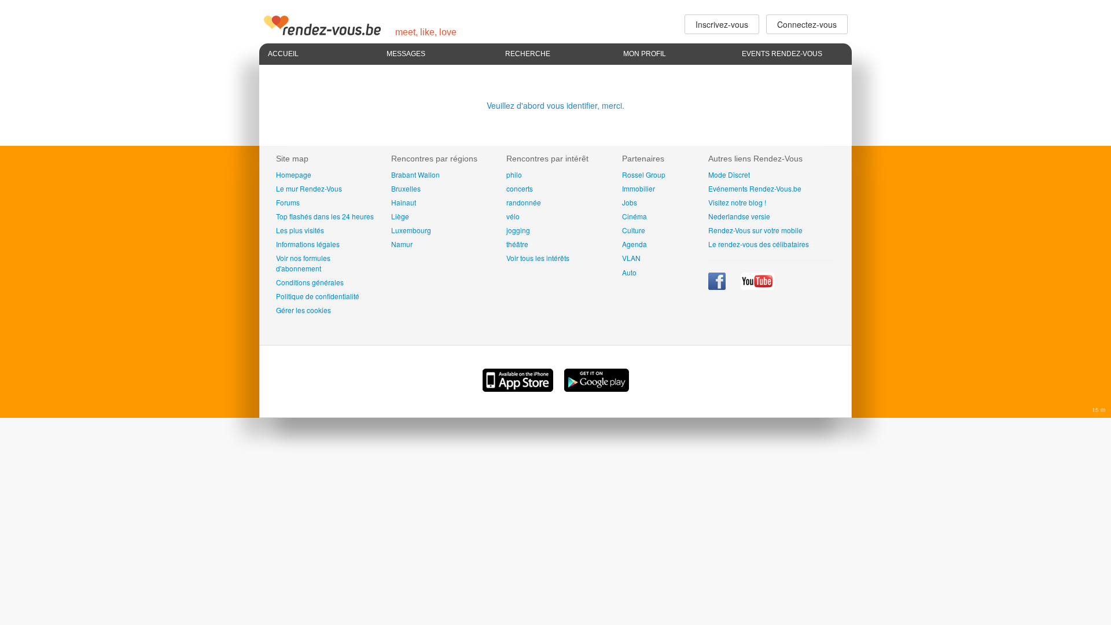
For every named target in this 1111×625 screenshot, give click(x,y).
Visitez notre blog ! (737, 202)
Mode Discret (729, 174)
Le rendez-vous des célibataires (758, 244)
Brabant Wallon (415, 174)
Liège (400, 216)
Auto (629, 272)
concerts (519, 188)
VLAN (631, 258)
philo (514, 174)
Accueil (283, 54)
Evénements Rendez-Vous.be (754, 188)
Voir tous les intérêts (537, 258)
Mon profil (644, 54)
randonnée (523, 202)
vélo (513, 216)
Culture (633, 230)
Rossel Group (643, 174)
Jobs (629, 202)
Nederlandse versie (739, 216)
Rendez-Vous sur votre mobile (755, 230)
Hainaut (403, 202)
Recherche (527, 54)
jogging (518, 230)
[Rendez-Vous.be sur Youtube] (757, 287)
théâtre (517, 244)
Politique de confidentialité (317, 296)
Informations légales (308, 244)
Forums (288, 202)
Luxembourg (411, 230)
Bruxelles (406, 188)
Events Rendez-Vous (782, 54)
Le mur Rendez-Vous (309, 188)
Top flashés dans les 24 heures (325, 216)
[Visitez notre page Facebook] (717, 287)
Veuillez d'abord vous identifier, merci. (555, 105)
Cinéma (634, 216)
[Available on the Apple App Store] (519, 388)
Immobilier (638, 188)
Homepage (293, 174)
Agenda (634, 244)
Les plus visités (300, 230)
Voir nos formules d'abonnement (303, 263)
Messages (406, 54)
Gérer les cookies (303, 310)
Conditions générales (310, 282)
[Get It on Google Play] (596, 388)
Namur (402, 244)
